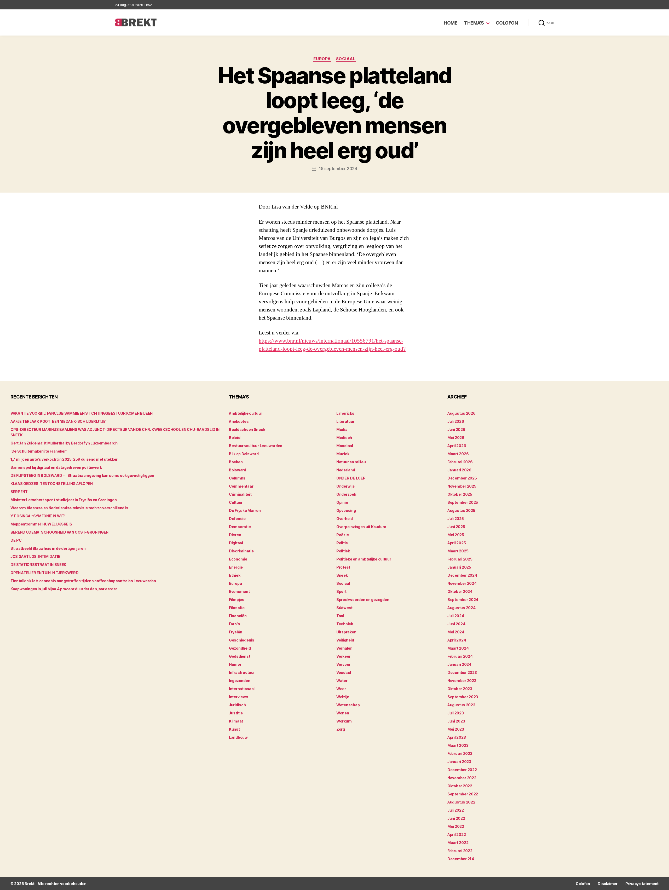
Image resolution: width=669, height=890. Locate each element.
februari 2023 (459, 753)
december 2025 (462, 478)
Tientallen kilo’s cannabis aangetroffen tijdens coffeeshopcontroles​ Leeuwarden (83, 581)
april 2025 (456, 543)
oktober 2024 (459, 591)
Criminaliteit (240, 494)
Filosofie (237, 607)
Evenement (239, 591)
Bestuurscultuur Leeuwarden (255, 445)
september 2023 (462, 697)
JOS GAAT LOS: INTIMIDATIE (35, 556)
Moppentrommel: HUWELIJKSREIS (41, 524)
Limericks (345, 413)
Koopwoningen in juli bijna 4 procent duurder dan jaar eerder (63, 589)
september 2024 (462, 599)
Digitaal (236, 543)
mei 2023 (455, 729)
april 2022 (456, 834)
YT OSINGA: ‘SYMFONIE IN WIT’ (37, 516)
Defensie (237, 518)
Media (342, 429)
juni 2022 (456, 818)
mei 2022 (455, 826)
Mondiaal (344, 445)
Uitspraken (346, 632)
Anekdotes (239, 421)
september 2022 (462, 794)
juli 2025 (455, 518)
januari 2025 (459, 567)
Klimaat (236, 721)
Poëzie (342, 535)
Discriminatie (241, 551)
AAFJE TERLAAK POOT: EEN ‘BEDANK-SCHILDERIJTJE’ (58, 421)
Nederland (345, 470)
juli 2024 (455, 616)
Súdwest (344, 607)
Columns (237, 478)
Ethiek (234, 575)
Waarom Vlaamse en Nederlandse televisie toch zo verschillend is (69, 508)
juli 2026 (455, 421)
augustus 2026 (461, 413)
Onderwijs (345, 486)
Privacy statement (642, 883)
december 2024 (462, 575)
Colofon (507, 23)
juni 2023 (456, 721)
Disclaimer (607, 883)
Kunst (234, 729)
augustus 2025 (461, 510)
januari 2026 (459, 470)
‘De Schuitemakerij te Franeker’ (38, 451)
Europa (322, 58)
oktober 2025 (459, 494)
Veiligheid (345, 640)
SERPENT (19, 491)
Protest (343, 567)
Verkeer (343, 656)
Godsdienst (239, 656)
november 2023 (461, 680)
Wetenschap (348, 705)
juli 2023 (455, 713)
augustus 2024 (461, 607)
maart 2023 (457, 745)
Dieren (235, 535)
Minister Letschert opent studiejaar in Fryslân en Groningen (63, 500)
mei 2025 (455, 535)
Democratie (240, 526)
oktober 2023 (459, 688)
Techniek (344, 624)
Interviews (238, 697)
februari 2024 (460, 656)
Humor (235, 664)
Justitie (236, 713)
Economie (238, 559)
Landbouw (238, 737)
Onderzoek (346, 494)
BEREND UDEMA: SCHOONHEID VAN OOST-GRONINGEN (59, 532)
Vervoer (343, 664)
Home (450, 23)
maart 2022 (457, 842)
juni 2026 (456, 429)
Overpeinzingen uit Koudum (361, 526)
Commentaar (241, 486)
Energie (236, 567)
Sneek (342, 575)
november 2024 (462, 583)
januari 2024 (459, 664)
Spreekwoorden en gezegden (362, 599)
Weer (341, 688)
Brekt (29, 883)
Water (342, 680)
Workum (343, 721)
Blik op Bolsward (244, 454)
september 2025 (462, 502)
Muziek (342, 454)
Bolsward (237, 470)
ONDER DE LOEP (351, 478)
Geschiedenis (241, 640)
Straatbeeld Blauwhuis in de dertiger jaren (47, 548)
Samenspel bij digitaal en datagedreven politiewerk (56, 467)
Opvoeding (346, 510)
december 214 (460, 859)
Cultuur (236, 502)
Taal (340, 616)
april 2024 (456, 640)
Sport (341, 591)
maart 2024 (458, 648)
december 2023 (462, 672)
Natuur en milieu (351, 462)
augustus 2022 (461, 802)
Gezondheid (240, 648)
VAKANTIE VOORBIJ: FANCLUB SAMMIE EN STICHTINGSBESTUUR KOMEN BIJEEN (81, 413)
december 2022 (462, 769)
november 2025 (461, 486)
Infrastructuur (242, 672)
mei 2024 (455, 632)
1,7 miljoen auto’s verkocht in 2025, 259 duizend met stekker (64, 459)
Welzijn (342, 697)
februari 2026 (460, 462)
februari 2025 (459, 559)
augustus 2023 (461, 705)
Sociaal (346, 58)
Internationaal (242, 688)
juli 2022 (455, 810)
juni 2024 (456, 624)
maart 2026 (458, 454)
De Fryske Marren (245, 510)
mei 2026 (455, 437)
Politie (342, 543)
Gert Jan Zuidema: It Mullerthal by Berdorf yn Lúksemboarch (64, 443)
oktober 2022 (459, 786)
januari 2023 (459, 761)
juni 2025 (456, 526)
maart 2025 (457, 551)
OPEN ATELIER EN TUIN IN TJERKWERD (44, 572)
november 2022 (461, 778)
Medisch (344, 437)
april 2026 (456, 445)
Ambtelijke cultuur (245, 413)
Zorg (340, 729)
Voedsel (343, 672)
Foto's (234, 624)
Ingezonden (239, 680)
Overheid (344, 518)
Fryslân (235, 632)
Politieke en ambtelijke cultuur (363, 559)
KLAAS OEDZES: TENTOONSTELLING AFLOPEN (51, 483)
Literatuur (345, 421)
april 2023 (456, 737)
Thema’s (474, 23)
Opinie (342, 502)
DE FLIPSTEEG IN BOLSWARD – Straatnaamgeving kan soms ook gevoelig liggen (82, 475)
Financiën (238, 616)
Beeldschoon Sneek (247, 429)
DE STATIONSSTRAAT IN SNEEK (38, 564)
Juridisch (237, 705)
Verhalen (344, 648)
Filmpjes (236, 599)
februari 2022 (459, 850)
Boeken (236, 462)
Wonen (342, 713)
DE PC (15, 540)
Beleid (234, 437)
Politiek (343, 551)
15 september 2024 (338, 168)
